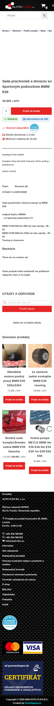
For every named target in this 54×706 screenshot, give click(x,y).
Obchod (16, 31)
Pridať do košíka (31, 111)
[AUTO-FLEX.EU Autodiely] (20, 5)
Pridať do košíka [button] (14, 399)
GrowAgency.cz (33, 703)
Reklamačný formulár (13, 569)
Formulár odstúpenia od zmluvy (19, 579)
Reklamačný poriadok (13, 556)
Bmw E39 (21, 161)
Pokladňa (7, 599)
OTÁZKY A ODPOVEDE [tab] (14, 192)
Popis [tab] (5, 186)
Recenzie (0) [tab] (21, 186)
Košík (5, 604)
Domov (5, 31)
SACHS (13, 171)
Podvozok (30, 161)
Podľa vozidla (31, 31)
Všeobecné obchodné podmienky (19, 574)
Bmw (43, 31)
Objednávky (8, 594)
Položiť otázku (27, 309)
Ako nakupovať (10, 550)
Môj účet (6, 589)
